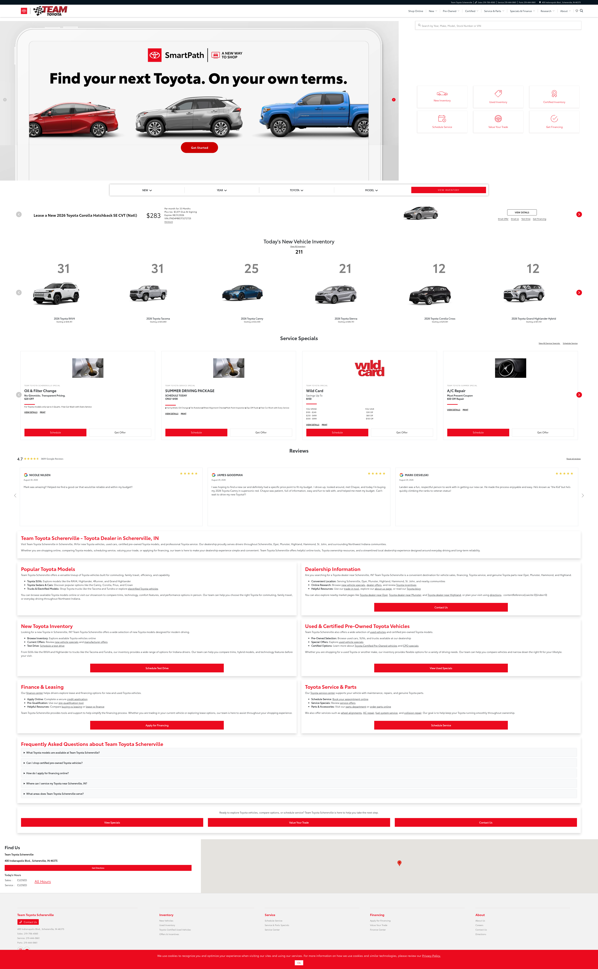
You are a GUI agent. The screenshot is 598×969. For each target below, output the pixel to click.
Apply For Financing (380, 920)
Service (270, 914)
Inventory (166, 914)
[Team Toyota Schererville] (44, 10)
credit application (77, 699)
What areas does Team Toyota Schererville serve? (55, 793)
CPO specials (411, 645)
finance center (34, 693)
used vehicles (378, 632)
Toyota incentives (406, 585)
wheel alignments (351, 712)
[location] (540, 2)
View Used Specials (441, 668)
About (480, 914)
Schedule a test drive (52, 645)
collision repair (412, 712)
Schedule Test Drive (157, 668)
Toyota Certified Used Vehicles (175, 929)
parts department (356, 706)
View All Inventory (297, 246)
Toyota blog (414, 588)
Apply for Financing (157, 725)
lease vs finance (95, 706)
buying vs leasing (72, 706)
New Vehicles (166, 920)
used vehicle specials (351, 642)
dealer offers (374, 585)
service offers (348, 702)
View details (522, 212)
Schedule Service (570, 343)
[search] (581, 11)
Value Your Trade (299, 822)
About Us (480, 920)
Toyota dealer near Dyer (374, 595)
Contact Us (441, 607)
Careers (479, 925)
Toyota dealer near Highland (444, 595)
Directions (480, 934)
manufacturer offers (96, 642)
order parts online (380, 706)
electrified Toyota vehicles (143, 588)
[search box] (498, 25)
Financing (377, 914)
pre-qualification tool (71, 702)
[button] (399, 863)
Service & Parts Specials (277, 925)
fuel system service (386, 712)
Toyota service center (322, 693)
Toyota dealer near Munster (405, 595)
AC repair (368, 712)
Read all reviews (574, 458)
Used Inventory (167, 925)
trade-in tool (351, 588)
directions (495, 595)
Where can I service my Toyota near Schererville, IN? (56, 783)
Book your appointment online (350, 699)
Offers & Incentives (169, 934)
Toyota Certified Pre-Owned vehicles (376, 645)
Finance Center (378, 929)
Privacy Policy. (431, 956)
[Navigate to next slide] (396, 100)
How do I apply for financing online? (47, 773)
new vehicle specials (353, 585)
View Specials (112, 822)
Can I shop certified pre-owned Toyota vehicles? (54, 762)
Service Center (272, 929)
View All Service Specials (549, 343)
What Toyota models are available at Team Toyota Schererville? (63, 752)
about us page (383, 588)
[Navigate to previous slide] (2, 100)
